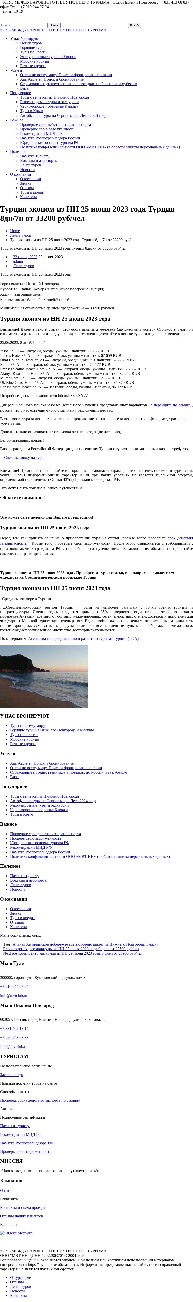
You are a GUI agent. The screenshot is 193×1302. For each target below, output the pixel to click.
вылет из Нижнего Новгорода (119, 944)
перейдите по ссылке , (173, 404)
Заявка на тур (11, 1074)
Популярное (20, 93)
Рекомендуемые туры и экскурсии (49, 102)
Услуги (16, 70)
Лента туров (30, 165)
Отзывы (27, 188)
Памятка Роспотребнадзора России (50, 138)
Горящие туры (32, 47)
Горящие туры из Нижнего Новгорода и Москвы (52, 730)
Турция (152, 944)
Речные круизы (33, 66)
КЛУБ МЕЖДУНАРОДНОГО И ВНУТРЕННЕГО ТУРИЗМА (53, 30)
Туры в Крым (31, 111)
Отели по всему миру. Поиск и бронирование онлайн (66, 75)
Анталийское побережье (47, 944)
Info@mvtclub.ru (13, 1046)
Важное (16, 120)
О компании (20, 174)
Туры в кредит (32, 192)
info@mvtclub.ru (13, 995)
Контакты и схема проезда (22, 1207)
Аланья (19, 944)
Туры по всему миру (27, 725)
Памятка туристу (34, 156)
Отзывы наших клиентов (21, 1216)
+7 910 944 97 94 (14, 986)
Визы (24, 88)
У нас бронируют (25, 38)
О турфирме (20, 1277)
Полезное (18, 151)
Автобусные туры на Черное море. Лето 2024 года (53, 801)
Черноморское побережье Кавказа (49, 106)
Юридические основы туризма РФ (49, 142)
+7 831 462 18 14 (14, 1028)
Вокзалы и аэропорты (39, 160)
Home (15, 231)
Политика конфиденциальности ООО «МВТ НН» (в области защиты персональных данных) (100, 147)
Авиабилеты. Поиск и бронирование (52, 79)
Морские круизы (34, 61)
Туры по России (34, 52)
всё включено (80, 944)
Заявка (25, 183)
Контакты (28, 197)
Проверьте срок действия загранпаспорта (55, 124)
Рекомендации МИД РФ (41, 133)
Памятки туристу (15, 1126)
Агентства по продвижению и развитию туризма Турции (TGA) (83, 638)
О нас (5, 1190)
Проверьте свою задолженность (47, 129)
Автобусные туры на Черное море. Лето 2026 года (63, 115)
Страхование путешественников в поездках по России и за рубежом (78, 84)
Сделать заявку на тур (22, 457)
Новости (27, 169)
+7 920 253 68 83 (14, 1037)
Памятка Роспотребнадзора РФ (26, 1143)
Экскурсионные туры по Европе (48, 56)
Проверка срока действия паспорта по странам (40, 1100)
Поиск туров (31, 43)
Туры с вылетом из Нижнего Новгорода (54, 97)
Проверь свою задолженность (35, 838)
